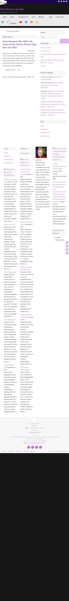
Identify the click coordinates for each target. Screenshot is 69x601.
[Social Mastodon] (2, 22)
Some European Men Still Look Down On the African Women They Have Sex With (20, 44)
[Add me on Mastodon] (59, 1)
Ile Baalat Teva (9, 175)
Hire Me (26, 451)
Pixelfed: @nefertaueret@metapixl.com (59, 156)
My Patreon (19, 451)
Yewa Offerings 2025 (10, 272)
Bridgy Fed (44, 441)
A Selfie (43, 66)
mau (42, 101)
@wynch (32, 451)
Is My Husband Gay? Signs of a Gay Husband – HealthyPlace (52, 85)
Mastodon (34, 425)
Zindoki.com (24, 165)
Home (4, 451)
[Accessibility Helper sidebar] (2, 2)
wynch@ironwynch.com (34, 432)
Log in (42, 126)
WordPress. (64, 451)
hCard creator (40, 438)
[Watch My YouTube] (64, 1)
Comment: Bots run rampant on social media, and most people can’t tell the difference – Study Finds (53, 104)
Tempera (57, 451)
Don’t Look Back (46, 47)
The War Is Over (45, 51)
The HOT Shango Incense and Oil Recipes (25, 172)
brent (42, 110)
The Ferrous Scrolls (12, 9)
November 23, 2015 (10, 70)
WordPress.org (45, 136)
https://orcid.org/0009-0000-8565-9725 (35, 443)
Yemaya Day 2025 (9, 224)
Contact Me (11, 451)
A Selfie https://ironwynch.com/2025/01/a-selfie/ (59, 166)
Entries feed (44, 129)
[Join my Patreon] (62, 1)
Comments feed (45, 132)
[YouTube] (20, 22)
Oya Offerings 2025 (9, 319)
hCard (28, 438)
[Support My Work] (67, 1)
